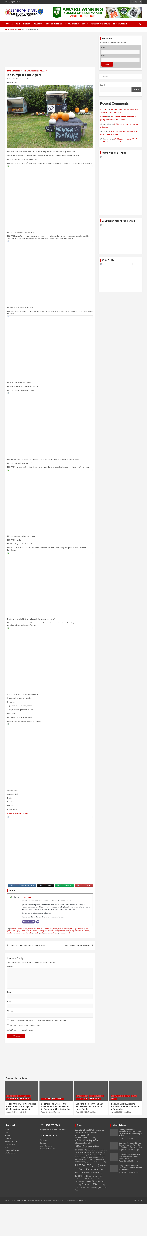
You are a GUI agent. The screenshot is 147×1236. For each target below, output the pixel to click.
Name (10, 992)
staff (41, 933)
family (55, 929)
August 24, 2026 (46, 1112)
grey (18, 931)
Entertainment (120, 24)
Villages (43, 71)
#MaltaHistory (83, 1152)
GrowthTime (25, 931)
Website (10, 1011)
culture (102, 1162)
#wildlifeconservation (85, 1157)
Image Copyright (46, 1146)
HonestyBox (34, 931)
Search (102, 85)
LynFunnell (96, 1173)
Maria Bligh (22, 1112)
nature (90, 1181)
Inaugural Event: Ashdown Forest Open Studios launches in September (125, 1106)
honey (41, 931)
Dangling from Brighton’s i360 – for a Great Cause (27, 945)
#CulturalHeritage (86, 1140)
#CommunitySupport (85, 1137)
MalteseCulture (96, 1176)
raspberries (11, 933)
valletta (96, 1188)
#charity (82, 1132)
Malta (81, 1175)
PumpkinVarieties (83, 931)
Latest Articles (119, 1125)
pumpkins (73, 931)
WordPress (82, 1200)
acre (25, 929)
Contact (43, 1143)
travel (86, 1188)
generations (79, 929)
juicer (45, 931)
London (87, 1172)
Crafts (134, 1096)
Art (128, 1096)
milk (52, 931)
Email (9, 1001)
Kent (18, 24)
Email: (103, 55)
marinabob (104, 117)
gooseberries (11, 931)
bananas (37, 929)
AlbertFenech (98, 1157)
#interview (20, 929)
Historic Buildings (54, 24)
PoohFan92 (104, 109)
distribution (49, 929)
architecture (80, 1159)
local (49, 931)
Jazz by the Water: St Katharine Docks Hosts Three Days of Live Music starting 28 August (21, 1106)
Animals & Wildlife (118, 1096)
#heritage (81, 1150)
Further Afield (12, 1098)
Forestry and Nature (100, 24)
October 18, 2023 (13, 79)
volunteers (62, 933)
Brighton (90, 1159)
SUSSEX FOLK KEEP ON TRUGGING (77, 945)
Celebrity (38, 24)
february (67, 929)
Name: (103, 48)
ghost (86, 929)
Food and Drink (72, 24)
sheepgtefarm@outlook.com (17, 813)
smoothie (36, 933)
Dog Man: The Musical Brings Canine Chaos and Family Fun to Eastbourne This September (55, 1106)
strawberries (48, 933)
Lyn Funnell (24, 79)
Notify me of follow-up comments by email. (24, 1025)
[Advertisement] (50, 51)
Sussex (9, 24)
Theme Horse (56, 1200)
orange (57, 931)
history (97, 1169)
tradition (78, 1188)
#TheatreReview (81, 1155)
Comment (11, 966)
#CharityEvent (92, 1132)
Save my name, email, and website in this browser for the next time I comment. (38, 1020)
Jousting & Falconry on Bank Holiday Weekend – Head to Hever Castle (89, 1106)
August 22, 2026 (116, 1112)
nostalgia (99, 1181)
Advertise (43, 1140)
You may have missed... (17, 1078)
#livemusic (93, 1150)
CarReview (99, 1159)
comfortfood (81, 1162)
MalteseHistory (81, 1179)
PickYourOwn (65, 931)
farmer (60, 929)
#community (82, 1135)
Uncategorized (33, 71)
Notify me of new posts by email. (21, 1030)
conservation (93, 1162)
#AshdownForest (84, 1130)
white (69, 933)
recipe (18, 933)
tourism (101, 1185)
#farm (13, 929)
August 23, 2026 (81, 1112)
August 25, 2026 (11, 1112)
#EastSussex (87, 1146)
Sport (85, 24)
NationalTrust (80, 1181)
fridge (72, 929)
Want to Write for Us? (47, 1149)
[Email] (37, 921)
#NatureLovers (98, 1152)
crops (42, 929)
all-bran (30, 929)
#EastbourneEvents (83, 1143)
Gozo (84, 1169)
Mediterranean (94, 1179)
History (26, 24)
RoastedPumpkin (26, 933)
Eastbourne (46, 1098)
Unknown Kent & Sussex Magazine (29, 1200)
